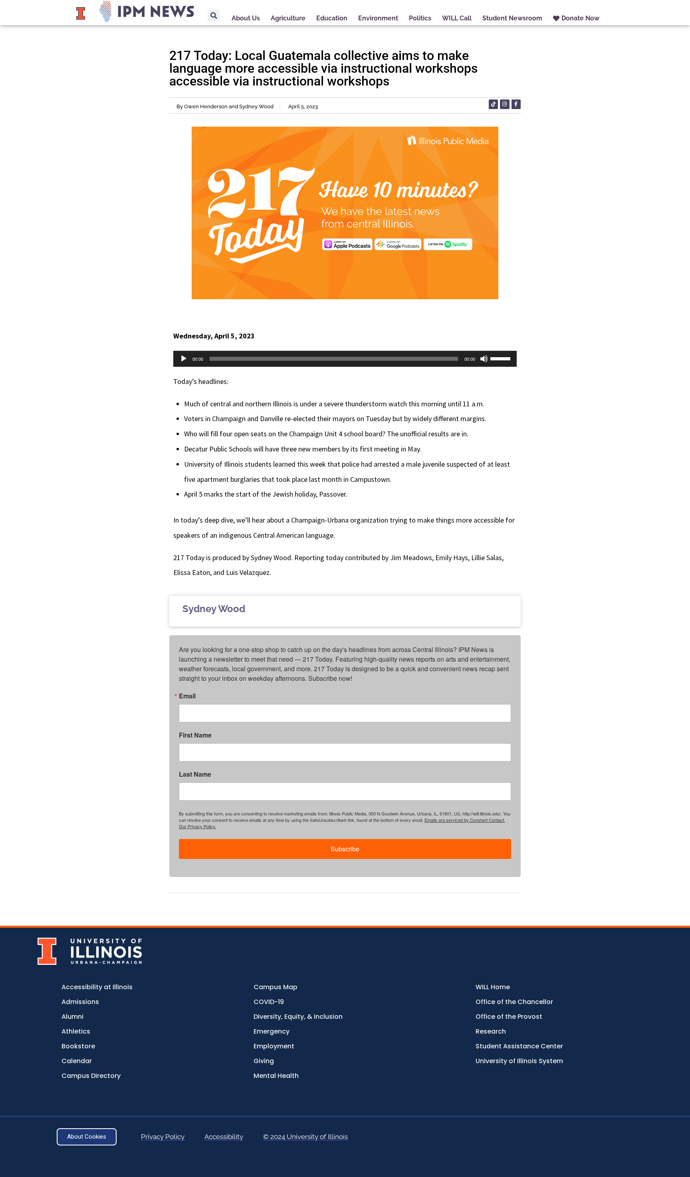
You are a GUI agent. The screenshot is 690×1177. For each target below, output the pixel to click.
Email (187, 696)
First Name (195, 735)
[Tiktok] (493, 104)
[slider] (501, 358)
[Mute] (484, 359)
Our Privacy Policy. (197, 826)
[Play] (184, 359)
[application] (345, 359)
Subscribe (345, 848)
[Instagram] (504, 104)
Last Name (195, 774)
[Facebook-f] (516, 104)
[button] (214, 16)
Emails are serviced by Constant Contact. (464, 820)
